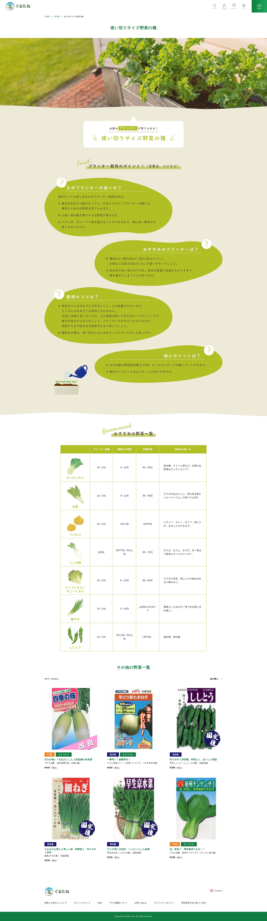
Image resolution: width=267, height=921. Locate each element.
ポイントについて (82, 903)
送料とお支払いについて (55, 903)
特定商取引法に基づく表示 (193, 903)
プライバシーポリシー (164, 903)
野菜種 (57, 17)
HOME (47, 17)
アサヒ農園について (118, 903)
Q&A (100, 903)
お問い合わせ (140, 903)
